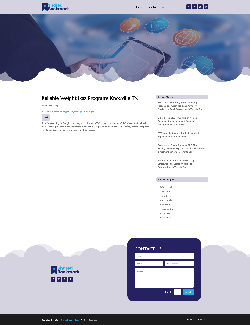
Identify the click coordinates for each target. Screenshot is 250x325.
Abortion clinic (167, 200)
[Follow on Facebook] (188, 6)
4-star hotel (165, 195)
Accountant (165, 213)
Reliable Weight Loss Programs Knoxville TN (90, 98)
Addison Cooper (52, 105)
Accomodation (167, 209)
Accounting (165, 217)
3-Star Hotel (166, 191)
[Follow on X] (194, 6)
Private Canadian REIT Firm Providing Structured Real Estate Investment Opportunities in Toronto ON (176, 163)
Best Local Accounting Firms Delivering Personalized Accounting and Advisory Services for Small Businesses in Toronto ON (180, 105)
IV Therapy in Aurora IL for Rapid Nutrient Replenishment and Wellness (178, 135)
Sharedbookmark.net (70, 320)
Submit (188, 292)
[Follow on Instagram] (200, 6)
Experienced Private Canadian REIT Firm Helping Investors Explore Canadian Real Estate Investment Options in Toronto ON (181, 148)
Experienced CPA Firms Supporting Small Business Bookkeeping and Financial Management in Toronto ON (178, 121)
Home (139, 7)
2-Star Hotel (166, 187)
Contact (153, 7)
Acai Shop (165, 204)
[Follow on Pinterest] (206, 6)
